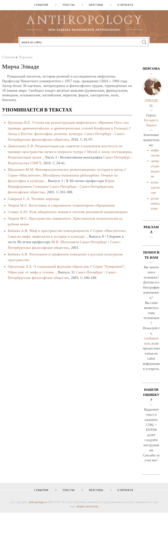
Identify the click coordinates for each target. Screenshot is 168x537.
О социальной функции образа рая (61, 266)
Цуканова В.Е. (19, 122)
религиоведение (155, 204)
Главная (8, 57)
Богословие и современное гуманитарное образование (72, 205)
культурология (155, 187)
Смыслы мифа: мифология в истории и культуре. (47, 236)
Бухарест (151, 120)
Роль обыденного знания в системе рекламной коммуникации (78, 212)
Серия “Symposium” (108, 266)
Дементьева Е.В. (21, 146)
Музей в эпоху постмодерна (109, 152)
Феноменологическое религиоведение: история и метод (79, 169)
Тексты (67, 4)
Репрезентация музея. (25, 157)
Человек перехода (45, 199)
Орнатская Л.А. (20, 266)
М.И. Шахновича (65, 242)
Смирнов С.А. (19, 199)
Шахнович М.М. (21, 169)
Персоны (94, 4)
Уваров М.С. (18, 205)
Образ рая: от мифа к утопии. (31, 272)
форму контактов (87, 506)
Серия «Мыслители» (24, 175)
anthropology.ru (37, 502)
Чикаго (151, 125)
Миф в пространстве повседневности (59, 231)
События (41, 4)
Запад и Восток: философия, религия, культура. (45, 134)
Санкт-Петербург (97, 134)
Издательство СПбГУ (24, 163)
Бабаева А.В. (18, 231)
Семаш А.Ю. (18, 212)
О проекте (124, 4)
